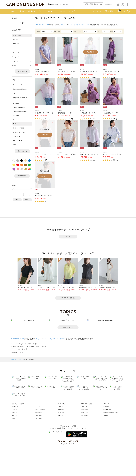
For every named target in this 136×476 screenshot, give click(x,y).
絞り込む (27, 199)
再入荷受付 (90, 52)
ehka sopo (16, 115)
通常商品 (15, 39)
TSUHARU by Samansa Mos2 (20, 98)
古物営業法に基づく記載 (110, 412)
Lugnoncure (16, 136)
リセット (17, 199)
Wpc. (14, 144)
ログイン (99, 11)
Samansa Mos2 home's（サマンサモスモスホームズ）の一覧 (28, 346)
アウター (14, 412)
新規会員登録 (84, 407)
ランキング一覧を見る (68, 298)
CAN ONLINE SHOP (42, 25)
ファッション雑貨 (40, 409)
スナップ (72, 11)
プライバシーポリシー (109, 404)
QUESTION (128, 11)
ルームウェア (38, 418)
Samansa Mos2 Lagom (19, 111)
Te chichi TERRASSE (19, 132)
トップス (14, 409)
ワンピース (15, 407)
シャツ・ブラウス (74, 25)
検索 (101, 4)
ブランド (41, 11)
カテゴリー (51, 11)
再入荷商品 (31, 11)
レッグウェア (38, 415)
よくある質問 (84, 412)
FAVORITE (124, 11)
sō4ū (14, 119)
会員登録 (110, 11)
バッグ (14, 418)
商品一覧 (21, 359)
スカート (64, 25)
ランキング (61, 11)
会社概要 (106, 415)
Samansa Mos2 (17, 85)
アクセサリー (38, 412)
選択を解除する (22, 71)
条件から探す (109, 4)
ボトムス (14, 415)
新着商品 (21, 11)
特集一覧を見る (68, 327)
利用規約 (106, 407)
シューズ (37, 407)
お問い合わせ (84, 415)
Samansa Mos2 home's (20, 89)
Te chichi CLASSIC (18, 128)
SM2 (14, 93)
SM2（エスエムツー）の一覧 (19, 349)
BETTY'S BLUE (17, 140)
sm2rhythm (16, 103)
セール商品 (16, 43)
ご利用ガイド (84, 409)
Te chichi (15, 124)
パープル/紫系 (30, 359)
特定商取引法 (107, 409)
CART (119, 10)
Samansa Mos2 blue (19, 107)
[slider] (13, 189)
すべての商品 (10, 11)
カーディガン (85, 25)
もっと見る (68, 236)
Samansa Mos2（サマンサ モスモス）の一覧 (24, 344)
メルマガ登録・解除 (86, 404)
